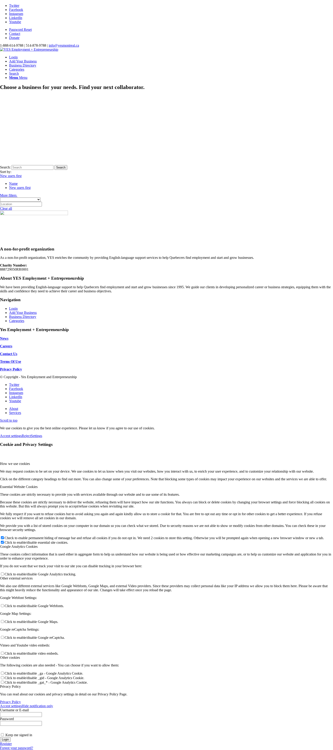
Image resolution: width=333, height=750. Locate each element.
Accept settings (11, 436)
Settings (36, 436)
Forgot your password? (16, 748)
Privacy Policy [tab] (10, 686)
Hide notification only (37, 706)
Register (6, 744)
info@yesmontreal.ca (64, 45)
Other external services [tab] (16, 578)
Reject (26, 436)
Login (13, 308)
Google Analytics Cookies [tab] (19, 546)
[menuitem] (171, 30)
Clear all (6, 208)
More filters (8, 195)
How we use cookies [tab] (15, 464)
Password (7, 719)
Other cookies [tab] (10, 657)
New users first (11, 176)
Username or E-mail (14, 710)
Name (13, 183)
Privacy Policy (10, 702)
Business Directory (22, 317)
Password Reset (20, 29)
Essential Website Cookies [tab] (19, 487)
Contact (14, 34)
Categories (16, 321)
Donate (14, 38)
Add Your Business (23, 313)
